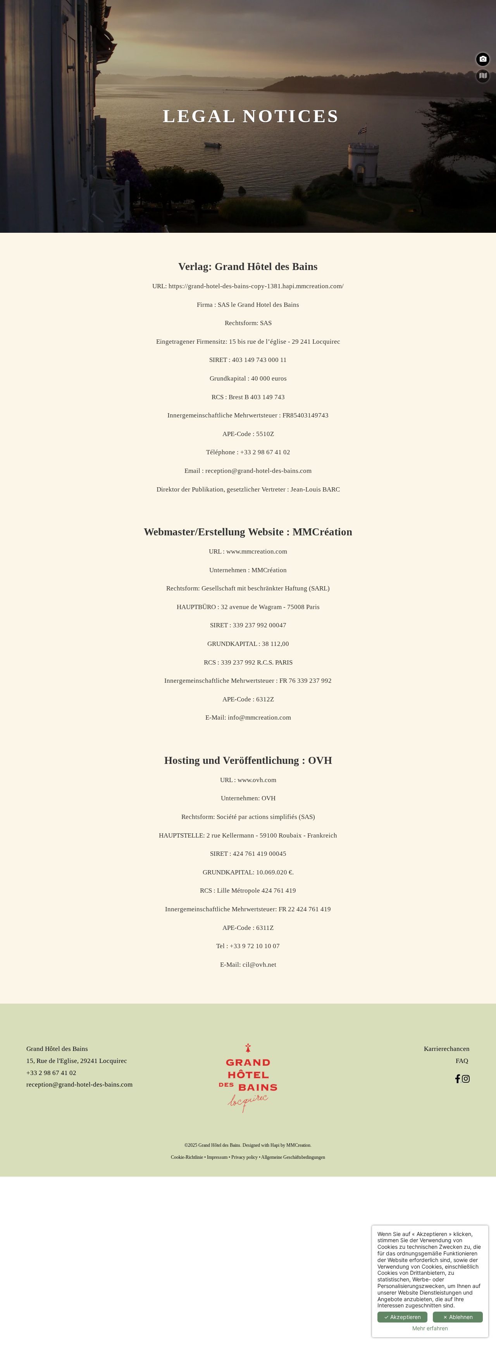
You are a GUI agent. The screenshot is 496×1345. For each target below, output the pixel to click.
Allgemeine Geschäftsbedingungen (293, 1157)
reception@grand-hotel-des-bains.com (258, 470)
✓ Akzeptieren (402, 1317)
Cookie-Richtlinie (187, 1157)
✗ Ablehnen (458, 1317)
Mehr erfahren (430, 1328)
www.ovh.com (257, 780)
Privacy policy (244, 1157)
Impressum (217, 1157)
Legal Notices (251, 116)
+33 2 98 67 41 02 (265, 452)
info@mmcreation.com (259, 717)
